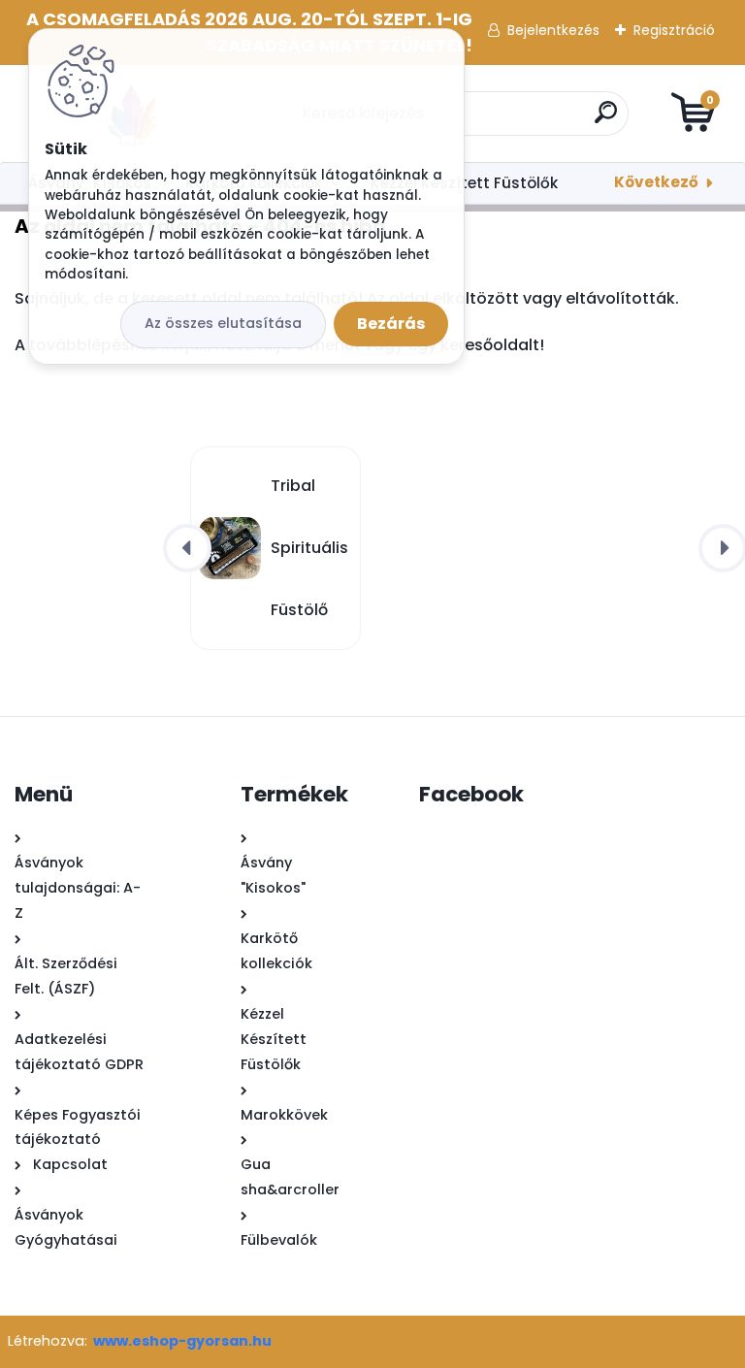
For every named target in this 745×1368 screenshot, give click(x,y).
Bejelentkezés (553, 30)
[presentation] (187, 548)
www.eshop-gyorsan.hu (182, 1341)
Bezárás (391, 323)
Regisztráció (674, 30)
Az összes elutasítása (223, 323)
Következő (656, 182)
